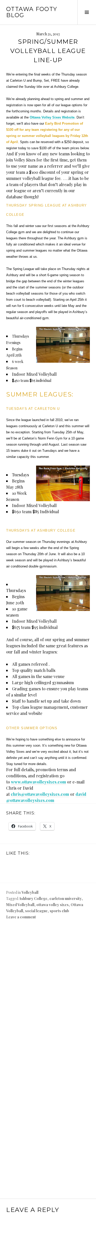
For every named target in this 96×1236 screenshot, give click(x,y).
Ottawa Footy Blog (31, 12)
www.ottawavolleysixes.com (38, 781)
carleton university (65, 898)
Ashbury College (33, 898)
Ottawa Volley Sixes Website (52, 117)
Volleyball (30, 892)
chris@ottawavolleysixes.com (40, 794)
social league (36, 910)
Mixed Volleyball (20, 904)
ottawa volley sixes (52, 904)
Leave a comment (21, 917)
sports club (59, 910)
